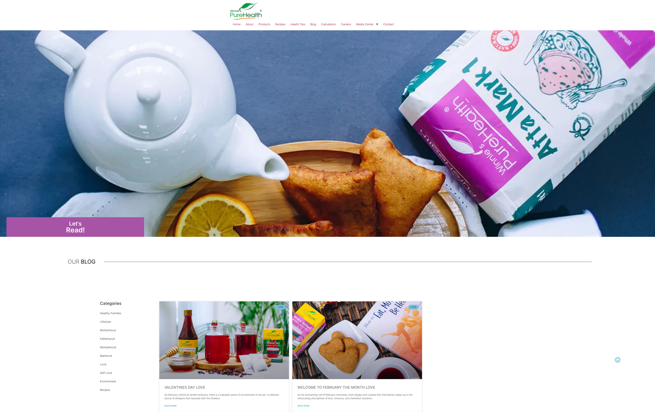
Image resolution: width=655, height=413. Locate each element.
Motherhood (108, 330)
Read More (170, 405)
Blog (313, 24)
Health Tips (297, 24)
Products (264, 24)
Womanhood (108, 347)
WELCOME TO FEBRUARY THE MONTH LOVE (336, 387)
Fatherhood (107, 338)
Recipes (280, 24)
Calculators (328, 24)
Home (237, 24)
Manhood (106, 355)
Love (103, 364)
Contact (388, 24)
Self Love (106, 372)
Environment (108, 381)
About (249, 24)
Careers (346, 24)
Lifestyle (105, 321)
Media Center (365, 24)
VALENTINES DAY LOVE (184, 387)
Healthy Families (110, 313)
